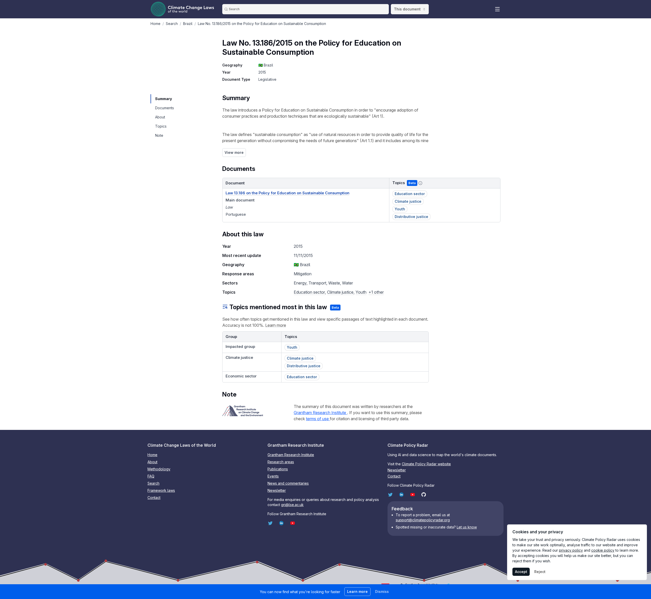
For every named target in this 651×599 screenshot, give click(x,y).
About (152, 462)
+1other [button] (376, 292)
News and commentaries (288, 483)
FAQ (150, 476)
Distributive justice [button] (411, 216)
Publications (278, 469)
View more (234, 152)
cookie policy (602, 550)
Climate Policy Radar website (426, 464)
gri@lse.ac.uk (292, 504)
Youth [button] (400, 209)
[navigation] (164, 98)
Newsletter (277, 490)
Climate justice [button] (408, 201)
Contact (153, 497)
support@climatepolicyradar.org (423, 520)
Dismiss (382, 591)
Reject (539, 571)
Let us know (467, 527)
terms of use (318, 418)
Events (273, 476)
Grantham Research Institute (320, 412)
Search (153, 483)
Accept (521, 571)
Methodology (158, 469)
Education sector (309, 292)
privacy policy (571, 550)
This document (407, 9)
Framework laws (161, 490)
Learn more (275, 325)
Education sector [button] (410, 194)
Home (152, 455)
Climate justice (340, 292)
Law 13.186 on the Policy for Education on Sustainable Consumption (287, 192)
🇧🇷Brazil (265, 65)
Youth (361, 292)
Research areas (281, 462)
